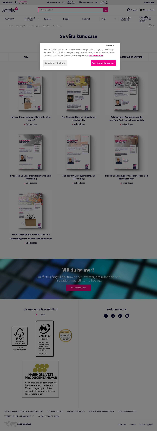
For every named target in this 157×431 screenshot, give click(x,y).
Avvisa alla (110, 45)
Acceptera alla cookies (103, 63)
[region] (80, 56)
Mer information (96, 55)
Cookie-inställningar (55, 63)
